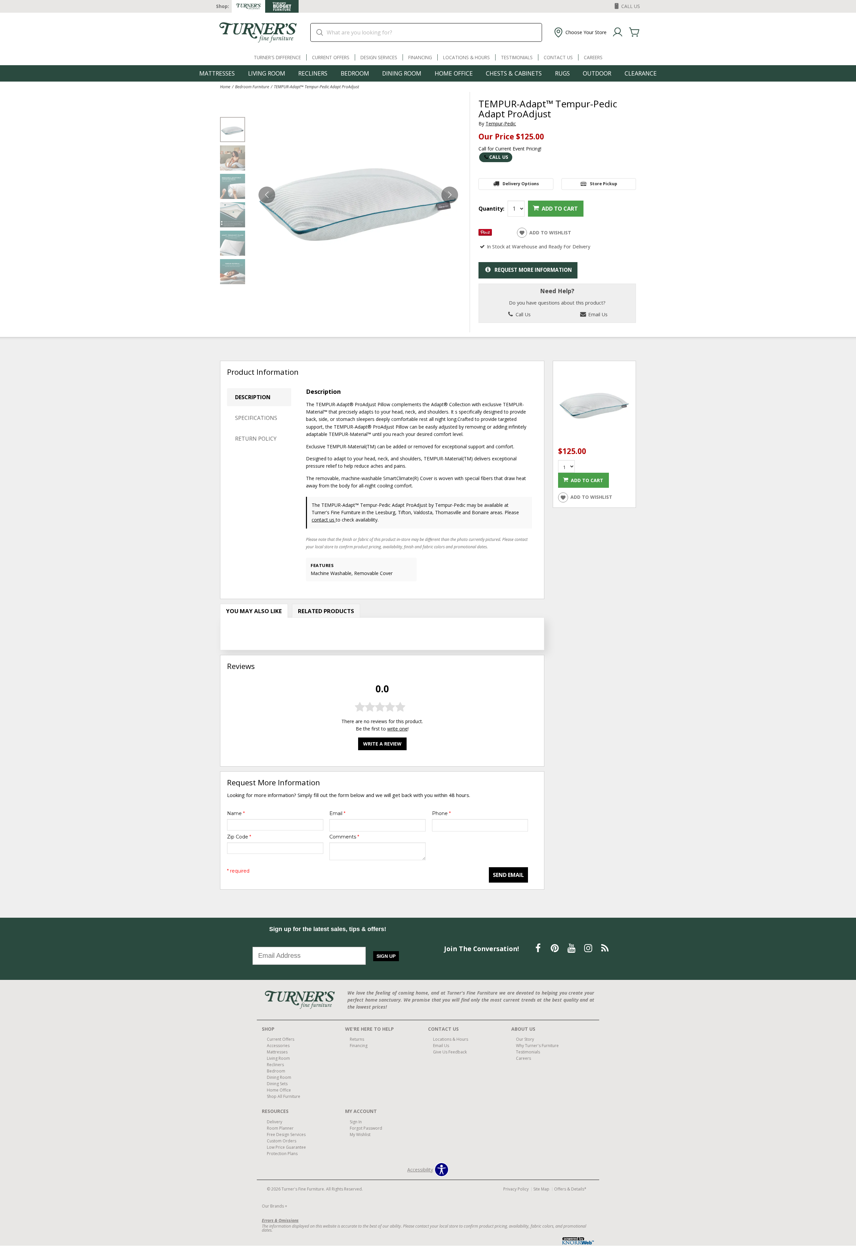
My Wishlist (360, 1134)
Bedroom (355, 73)
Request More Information (533, 269)
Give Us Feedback (450, 1052)
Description (253, 397)
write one (397, 728)
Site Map (541, 1189)
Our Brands (274, 1206)
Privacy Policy (516, 1189)
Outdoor (597, 73)
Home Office (454, 73)
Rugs (562, 73)
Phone (441, 813)
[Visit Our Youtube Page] (572, 948)
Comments (344, 837)
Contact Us (558, 57)
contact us (324, 520)
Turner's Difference (277, 57)
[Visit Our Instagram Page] (589, 948)
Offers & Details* (570, 1189)
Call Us (498, 157)
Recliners (312, 73)
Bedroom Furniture (252, 86)
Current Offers (330, 57)
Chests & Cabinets (514, 73)
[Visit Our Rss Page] (605, 948)
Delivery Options (521, 184)
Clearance (641, 73)
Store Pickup (603, 184)
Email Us (597, 314)
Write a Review (382, 744)
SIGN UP (386, 956)
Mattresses (217, 73)
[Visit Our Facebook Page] (539, 948)
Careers (593, 57)
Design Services (378, 57)
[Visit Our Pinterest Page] (555, 948)
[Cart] (634, 32)
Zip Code (239, 837)
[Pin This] (485, 234)
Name (236, 813)
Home (225, 86)
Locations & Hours (466, 57)
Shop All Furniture (283, 1096)
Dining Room (401, 73)
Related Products (326, 611)
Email (337, 813)
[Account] (617, 32)
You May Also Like (254, 611)
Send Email (508, 875)
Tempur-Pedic (501, 123)
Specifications (256, 418)
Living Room (266, 73)
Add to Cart (560, 208)
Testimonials (517, 57)
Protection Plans (282, 1153)
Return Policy (256, 438)
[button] (580, 32)
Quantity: (491, 208)
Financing (420, 57)
